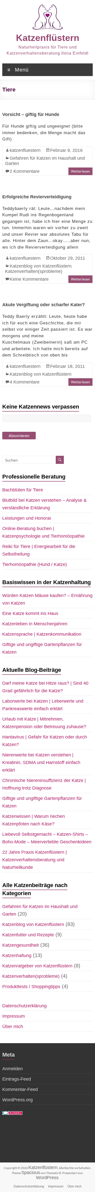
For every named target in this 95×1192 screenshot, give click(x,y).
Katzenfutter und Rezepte (28, 934)
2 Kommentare (25, 171)
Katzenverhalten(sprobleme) (33, 271)
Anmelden (12, 1068)
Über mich (12, 1026)
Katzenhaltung (16, 955)
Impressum (13, 1016)
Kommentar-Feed (20, 1089)
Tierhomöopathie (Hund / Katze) (34, 564)
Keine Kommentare (29, 279)
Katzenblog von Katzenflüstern (40, 266)
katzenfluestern (25, 150)
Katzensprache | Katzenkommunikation (41, 634)
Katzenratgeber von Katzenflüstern (37, 965)
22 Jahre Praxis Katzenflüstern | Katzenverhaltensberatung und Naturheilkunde (34, 860)
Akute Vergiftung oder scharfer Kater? (43, 304)
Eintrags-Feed (16, 1079)
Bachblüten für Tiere (22, 489)
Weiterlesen (80, 171)
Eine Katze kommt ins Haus (30, 613)
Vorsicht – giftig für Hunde (30, 114)
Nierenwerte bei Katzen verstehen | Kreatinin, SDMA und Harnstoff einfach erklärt (41, 762)
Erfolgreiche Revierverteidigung (36, 196)
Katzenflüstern (47, 38)
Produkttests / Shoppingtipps (31, 986)
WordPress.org (17, 1099)
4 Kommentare (25, 382)
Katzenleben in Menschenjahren (34, 623)
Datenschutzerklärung (24, 1005)
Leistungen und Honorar (26, 518)
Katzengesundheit (20, 945)
